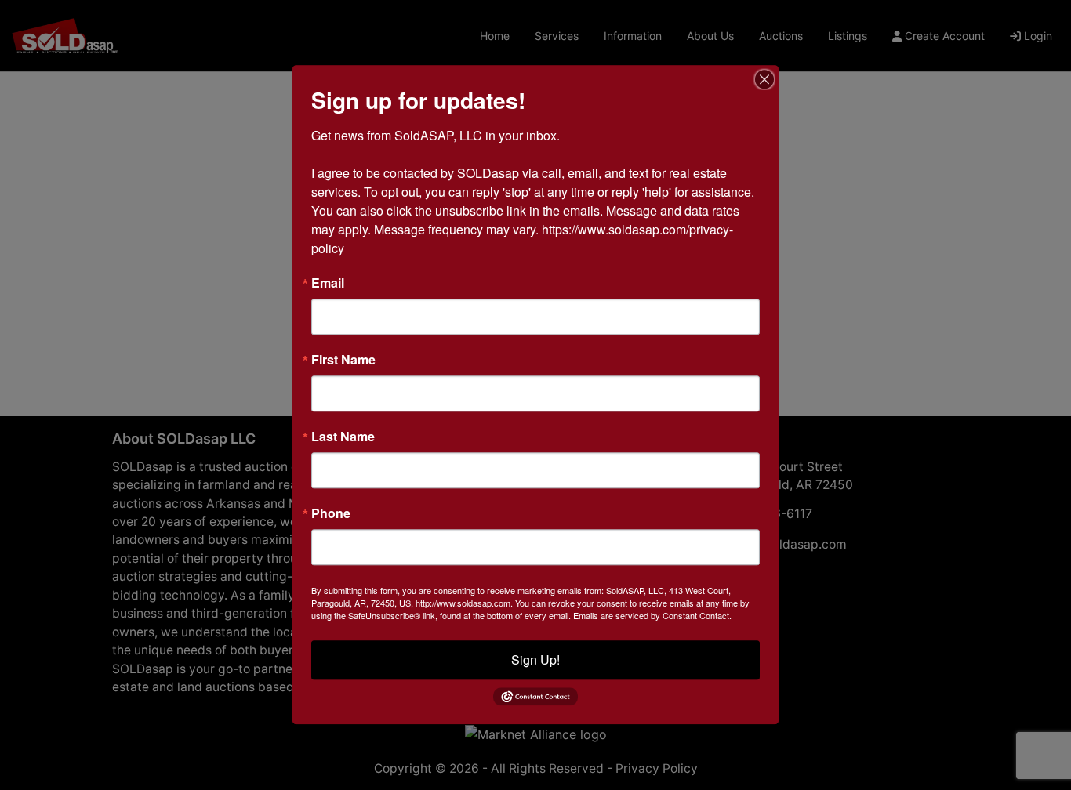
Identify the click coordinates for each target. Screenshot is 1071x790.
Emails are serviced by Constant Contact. (652, 615)
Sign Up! (535, 659)
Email (327, 283)
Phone (330, 513)
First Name (343, 359)
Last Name (343, 436)
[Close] (764, 79)
